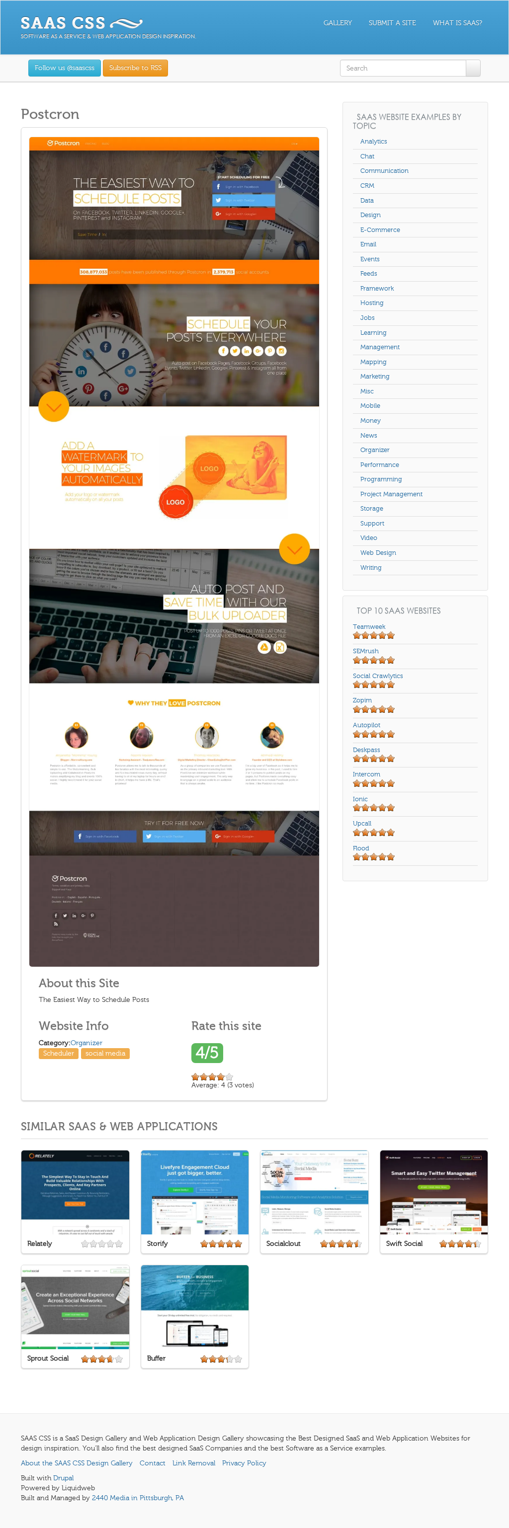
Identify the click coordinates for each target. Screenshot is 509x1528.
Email (368, 244)
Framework (377, 288)
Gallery (338, 23)
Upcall (362, 823)
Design (370, 215)
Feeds (368, 273)
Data (367, 200)
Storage (371, 508)
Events (370, 259)
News (368, 435)
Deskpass (366, 750)
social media (105, 1053)
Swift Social (404, 1243)
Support (372, 523)
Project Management (391, 494)
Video (368, 538)
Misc (367, 391)
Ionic (360, 799)
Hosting (372, 303)
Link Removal (193, 1463)
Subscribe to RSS (135, 68)
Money (370, 420)
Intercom (366, 774)
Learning (373, 332)
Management (380, 347)
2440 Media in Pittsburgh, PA (138, 1498)
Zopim (362, 700)
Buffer (156, 1358)
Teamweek (369, 626)
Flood (361, 848)
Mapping (373, 362)
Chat (367, 156)
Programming (381, 479)
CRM (367, 185)
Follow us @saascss (64, 68)
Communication (384, 170)
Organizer (86, 1043)
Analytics (373, 141)
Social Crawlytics (378, 676)
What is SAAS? (457, 23)
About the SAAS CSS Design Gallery (77, 1463)
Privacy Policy (244, 1463)
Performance (379, 464)
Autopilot (366, 725)
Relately (39, 1243)
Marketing (375, 376)
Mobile (370, 405)
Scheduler (58, 1053)
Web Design (378, 552)
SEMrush (366, 651)
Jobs (367, 317)
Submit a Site (392, 23)
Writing (371, 567)
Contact (153, 1463)
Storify (157, 1243)
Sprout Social (48, 1358)
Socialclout (283, 1243)
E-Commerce (380, 230)
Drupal (63, 1478)
